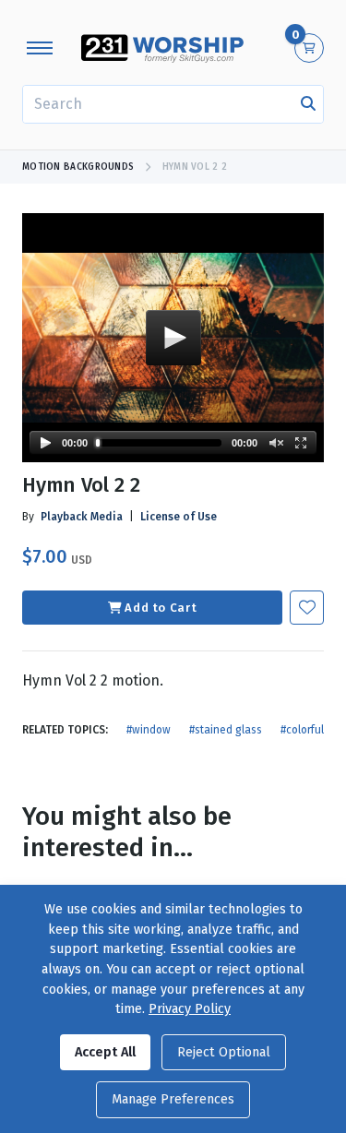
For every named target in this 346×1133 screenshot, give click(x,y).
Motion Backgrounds (78, 167)
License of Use (178, 516)
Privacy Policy (190, 1009)
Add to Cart (161, 607)
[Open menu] (39, 48)
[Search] (308, 104)
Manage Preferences (173, 1099)
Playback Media (82, 516)
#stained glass (225, 729)
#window (148, 729)
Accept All (105, 1052)
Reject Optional (223, 1052)
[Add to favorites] (307, 607)
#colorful (302, 729)
